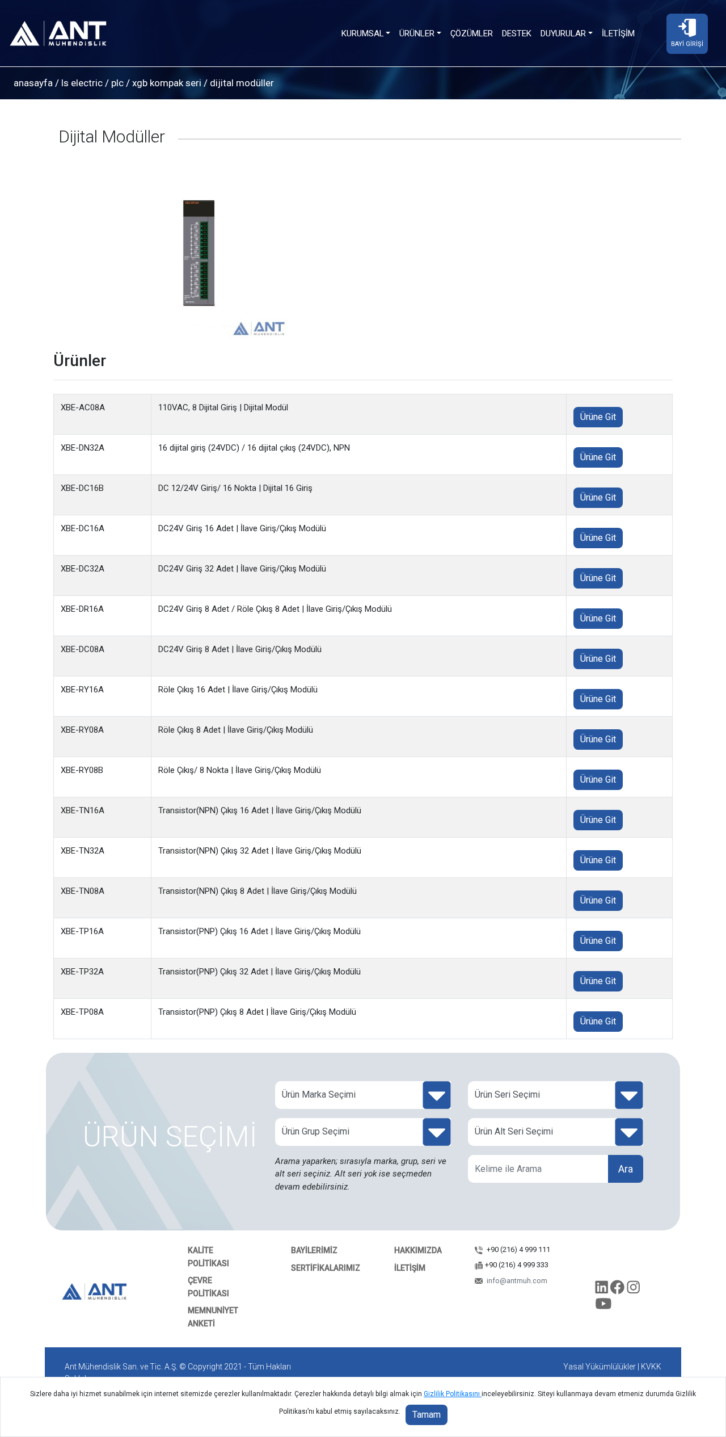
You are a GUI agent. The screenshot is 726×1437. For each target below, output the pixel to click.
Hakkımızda (418, 1250)
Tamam (426, 1414)
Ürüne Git (598, 416)
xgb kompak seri (166, 83)
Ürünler (416, 33)
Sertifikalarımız (325, 1267)
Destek (516, 33)
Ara (625, 1169)
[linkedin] (603, 1289)
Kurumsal (362, 33)
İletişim (618, 33)
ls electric (82, 83)
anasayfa (33, 83)
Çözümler (471, 33)
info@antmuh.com (516, 1280)
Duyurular (563, 33)
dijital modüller (241, 83)
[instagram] (633, 1289)
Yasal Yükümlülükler (599, 1366)
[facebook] (618, 1289)
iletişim (409, 1267)
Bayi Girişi (687, 44)
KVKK (651, 1366)
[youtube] (604, 1306)
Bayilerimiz (314, 1250)
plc (117, 83)
